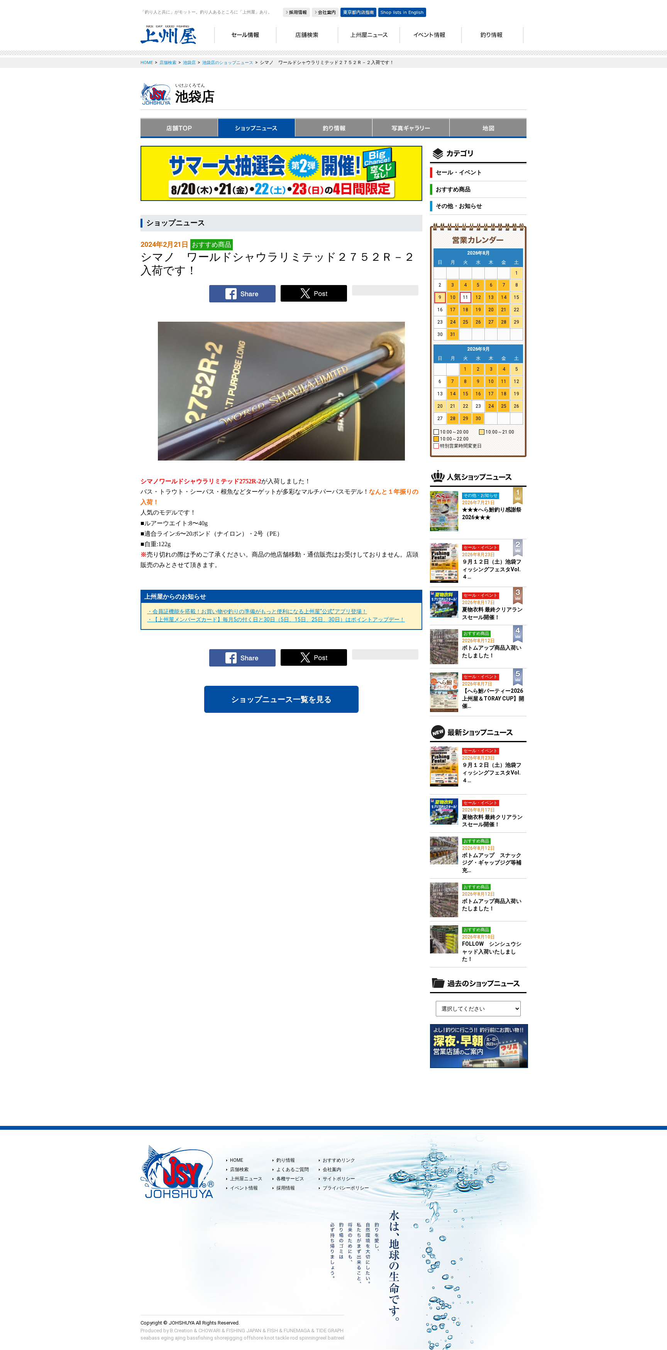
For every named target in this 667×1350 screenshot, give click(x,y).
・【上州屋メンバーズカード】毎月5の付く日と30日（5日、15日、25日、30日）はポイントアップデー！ (276, 619)
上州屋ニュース (246, 1178)
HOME (236, 1160)
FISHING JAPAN (243, 1330)
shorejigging (228, 1338)
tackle (282, 1338)
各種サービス (290, 1178)
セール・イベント (459, 172)
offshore (253, 1338)
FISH (272, 1330)
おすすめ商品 (453, 189)
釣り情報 (285, 1160)
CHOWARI (209, 1330)
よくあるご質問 (292, 1169)
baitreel (336, 1338)
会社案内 (332, 1169)
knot (269, 1338)
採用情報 (285, 1188)
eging (167, 1338)
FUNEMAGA (297, 1330)
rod (294, 1338)
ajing (180, 1338)
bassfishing (200, 1338)
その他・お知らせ (459, 205)
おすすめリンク (339, 1160)
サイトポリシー (339, 1178)
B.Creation (181, 1330)
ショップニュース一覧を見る (281, 699)
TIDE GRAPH (330, 1330)
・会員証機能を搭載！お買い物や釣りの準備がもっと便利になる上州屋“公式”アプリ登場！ (257, 611)
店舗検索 (239, 1169)
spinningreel (313, 1338)
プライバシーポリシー (346, 1188)
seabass (150, 1338)
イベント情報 (244, 1188)
